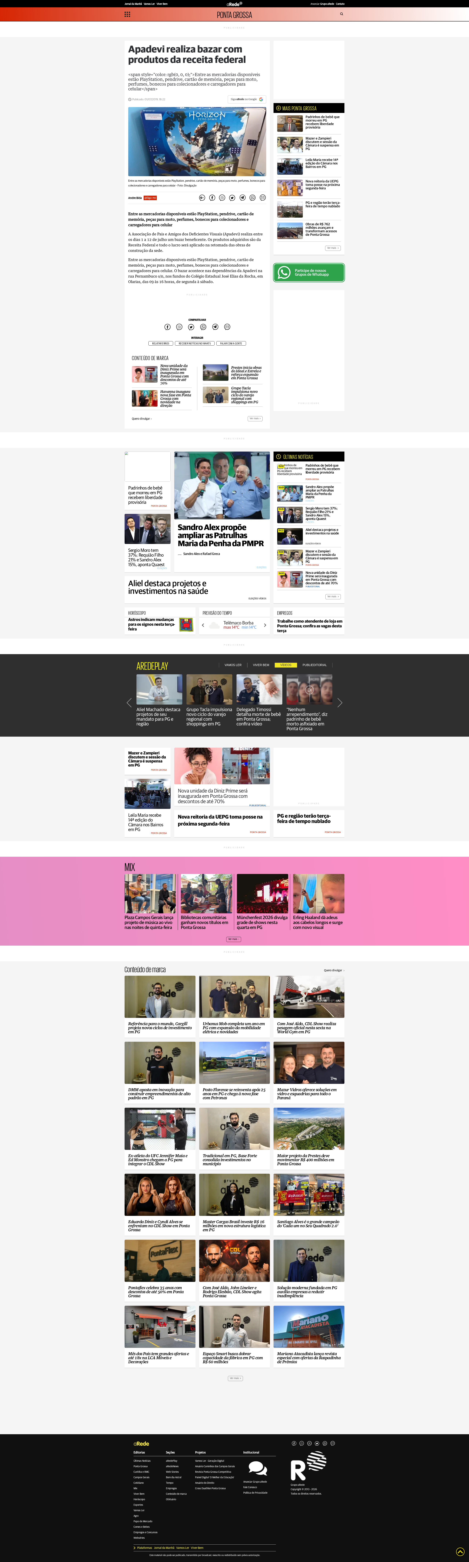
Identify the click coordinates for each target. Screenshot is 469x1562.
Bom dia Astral (173, 1477)
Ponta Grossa (141, 1466)
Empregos (171, 1488)
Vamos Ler (139, 1510)
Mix (135, 1488)
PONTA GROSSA (234, 14)
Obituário (171, 1499)
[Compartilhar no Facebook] (212, 198)
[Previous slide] (203, 625)
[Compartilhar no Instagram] (222, 198)
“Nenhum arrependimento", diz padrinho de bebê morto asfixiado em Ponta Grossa (307, 719)
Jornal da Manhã (164, 1547)
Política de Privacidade (255, 1493)
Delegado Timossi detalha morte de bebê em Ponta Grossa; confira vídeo (259, 716)
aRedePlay (171, 1461)
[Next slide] (265, 625)
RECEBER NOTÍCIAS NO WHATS (195, 343)
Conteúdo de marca (176, 1494)
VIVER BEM (261, 665)
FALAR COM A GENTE (231, 343)
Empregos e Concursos (146, 1532)
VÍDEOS (285, 665)
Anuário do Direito (204, 1483)
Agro (136, 1516)
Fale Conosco (250, 1487)
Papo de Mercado (143, 1521)
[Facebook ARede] (294, 1443)
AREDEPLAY (152, 665)
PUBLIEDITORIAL (315, 665)
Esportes (138, 1505)
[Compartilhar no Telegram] (242, 198)
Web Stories (172, 1472)
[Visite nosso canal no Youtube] (309, 1443)
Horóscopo (139, 1499)
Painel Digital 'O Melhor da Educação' (214, 1477)
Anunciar (322, 4)
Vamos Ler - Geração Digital (209, 1461)
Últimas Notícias (142, 1461)
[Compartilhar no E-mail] (262, 198)
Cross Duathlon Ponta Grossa (210, 1488)
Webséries (139, 1538)
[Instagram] (302, 1443)
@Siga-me (150, 198)
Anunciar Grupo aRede (255, 1482)
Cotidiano (139, 1483)
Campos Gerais (141, 1477)
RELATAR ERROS (160, 343)
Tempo (169, 1483)
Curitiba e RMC (141, 1472)
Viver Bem (139, 1494)
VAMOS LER (233, 665)
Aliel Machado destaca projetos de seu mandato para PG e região (158, 716)
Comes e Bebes (142, 1527)
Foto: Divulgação (187, 185)
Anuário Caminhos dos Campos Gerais (215, 1466)
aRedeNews (172, 1466)
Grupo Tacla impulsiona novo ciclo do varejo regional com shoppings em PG (209, 716)
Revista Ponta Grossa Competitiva (213, 1472)
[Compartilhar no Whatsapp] (252, 198)
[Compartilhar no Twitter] (232, 198)
